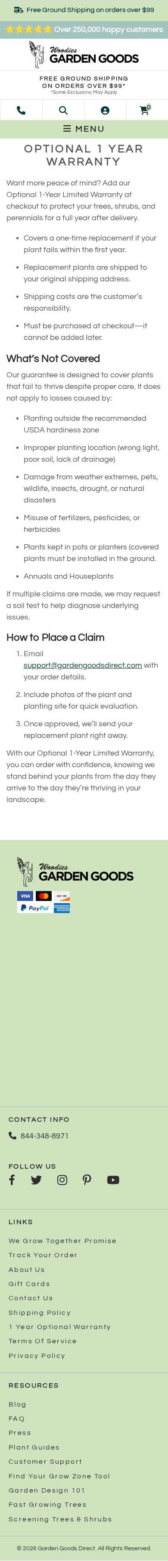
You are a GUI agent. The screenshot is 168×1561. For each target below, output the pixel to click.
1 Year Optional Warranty (60, 1326)
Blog (18, 1404)
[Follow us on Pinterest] (87, 1181)
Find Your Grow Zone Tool (60, 1476)
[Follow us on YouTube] (113, 1181)
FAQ (17, 1418)
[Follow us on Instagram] (62, 1181)
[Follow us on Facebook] (12, 1181)
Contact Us (31, 1298)
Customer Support (45, 1461)
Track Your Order (43, 1255)
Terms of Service (43, 1341)
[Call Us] (21, 110)
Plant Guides (34, 1447)
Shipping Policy (40, 1312)
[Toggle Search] (63, 110)
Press (20, 1432)
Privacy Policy (37, 1355)
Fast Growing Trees (48, 1504)
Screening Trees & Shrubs (61, 1519)
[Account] (105, 110)
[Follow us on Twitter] (36, 1181)
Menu (88, 129)
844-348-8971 (45, 1136)
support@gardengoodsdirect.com (83, 665)
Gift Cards (29, 1283)
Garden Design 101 (47, 1490)
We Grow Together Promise (63, 1240)
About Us (27, 1269)
